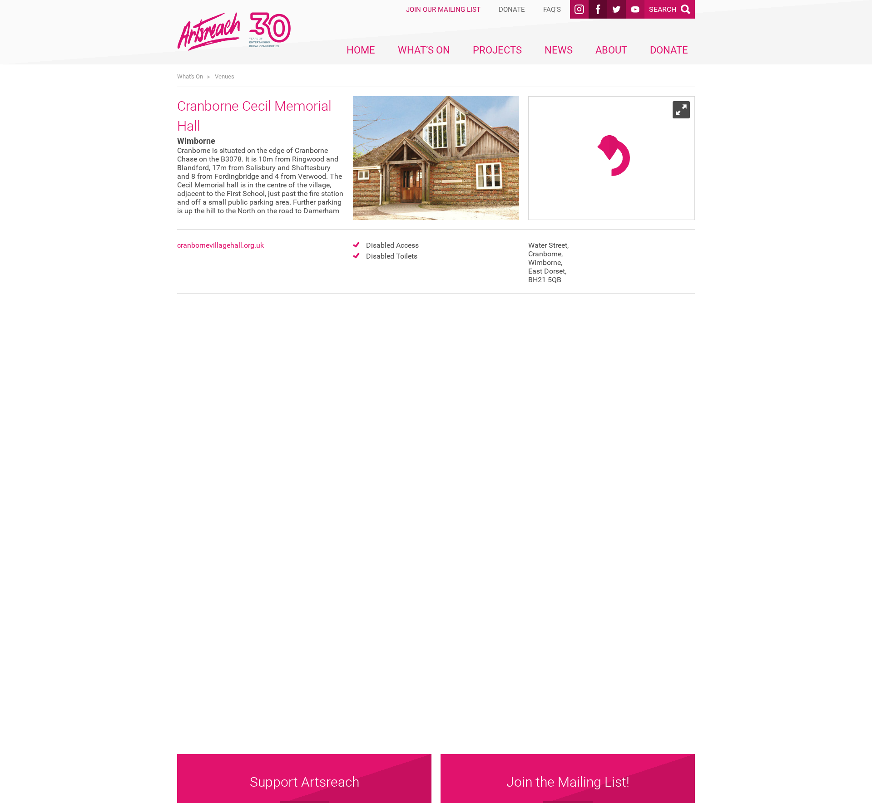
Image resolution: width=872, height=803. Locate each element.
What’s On (424, 50)
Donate (669, 50)
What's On (190, 76)
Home (361, 50)
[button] (609, 147)
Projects (497, 50)
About (611, 50)
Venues (224, 76)
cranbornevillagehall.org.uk (220, 245)
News (559, 50)
